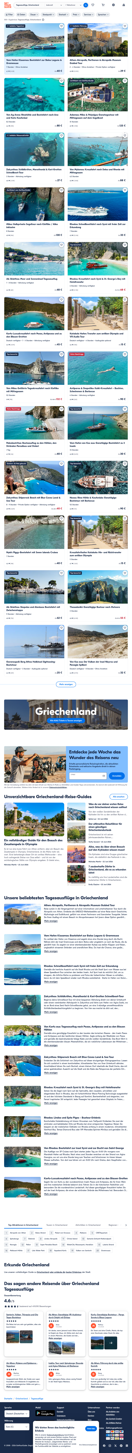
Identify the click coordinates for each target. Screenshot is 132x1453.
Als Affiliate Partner (113, 1423)
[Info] (43, 19)
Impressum (61, 1416)
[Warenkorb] (103, 5)
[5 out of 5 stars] (23, 1321)
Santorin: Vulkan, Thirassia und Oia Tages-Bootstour (22, 1316)
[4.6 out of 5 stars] (12, 1306)
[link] (34, 49)
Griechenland (43, 1272)
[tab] (23, 1225)
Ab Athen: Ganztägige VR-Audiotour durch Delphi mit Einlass (65, 1316)
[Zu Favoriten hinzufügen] (61, 26)
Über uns (91, 1411)
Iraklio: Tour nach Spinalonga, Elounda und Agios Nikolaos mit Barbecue (66, 1364)
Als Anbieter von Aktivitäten (112, 1413)
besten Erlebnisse (73, 1272)
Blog (89, 1420)
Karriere (91, 1416)
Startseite (8, 1399)
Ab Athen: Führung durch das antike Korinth (107, 1364)
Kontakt (60, 1411)
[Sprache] (113, 5)
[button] (34, 49)
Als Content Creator (114, 1419)
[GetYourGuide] (7, 5)
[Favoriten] (93, 5)
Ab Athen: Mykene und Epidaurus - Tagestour (22, 1364)
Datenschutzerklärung (65, 1420)
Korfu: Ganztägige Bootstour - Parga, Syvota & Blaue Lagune (107, 1316)
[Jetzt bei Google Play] (45, 1413)
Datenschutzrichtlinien (58, 787)
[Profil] (124, 5)
